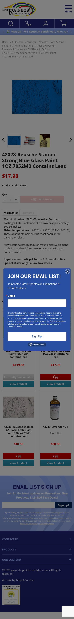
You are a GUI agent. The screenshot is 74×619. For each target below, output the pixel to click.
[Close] (67, 271)
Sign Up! (37, 336)
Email (11, 295)
